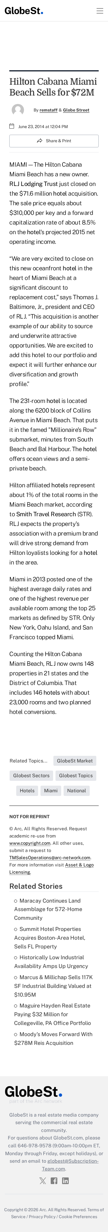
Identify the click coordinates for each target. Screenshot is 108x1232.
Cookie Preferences (78, 1216)
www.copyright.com (29, 843)
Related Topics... (28, 761)
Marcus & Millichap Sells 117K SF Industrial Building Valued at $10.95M (53, 986)
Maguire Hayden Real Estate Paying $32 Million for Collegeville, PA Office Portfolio (52, 1014)
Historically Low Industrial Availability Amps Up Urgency (51, 961)
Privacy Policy (42, 1216)
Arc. (43, 1209)
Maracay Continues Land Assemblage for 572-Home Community (48, 909)
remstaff (49, 110)
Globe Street (76, 110)
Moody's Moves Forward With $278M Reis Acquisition (53, 1038)
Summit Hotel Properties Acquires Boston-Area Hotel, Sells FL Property (49, 938)
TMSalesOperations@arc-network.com (49, 857)
